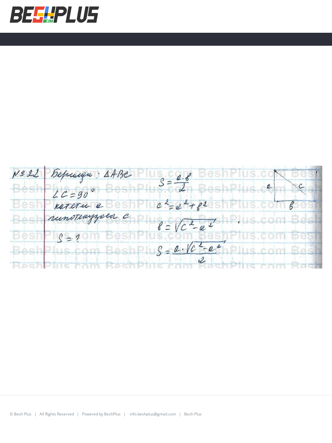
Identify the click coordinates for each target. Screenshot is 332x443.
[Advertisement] (166, 120)
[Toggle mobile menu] (319, 15)
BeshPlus (112, 414)
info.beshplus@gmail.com (153, 414)
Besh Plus (22, 414)
